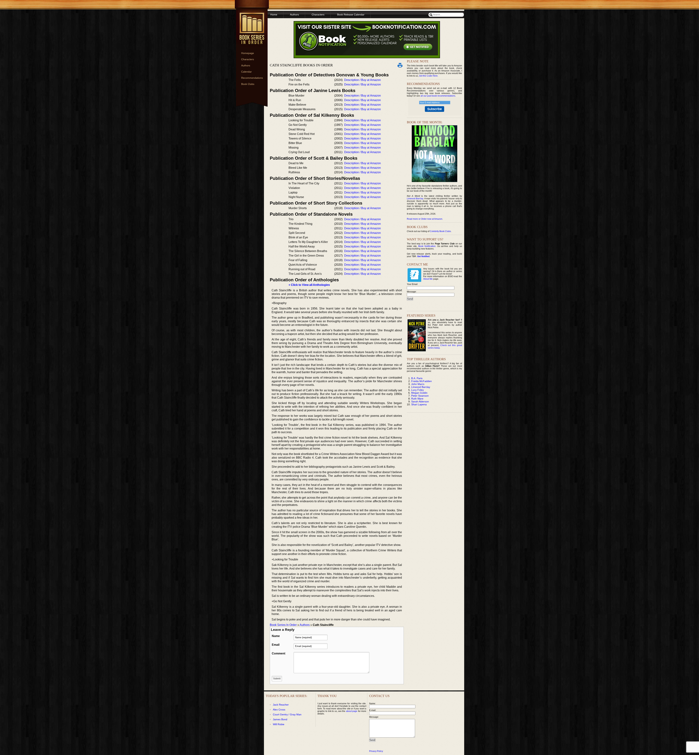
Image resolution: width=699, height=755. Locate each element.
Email (275, 644)
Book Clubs (247, 84)
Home (273, 14)
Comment (278, 653)
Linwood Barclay (415, 198)
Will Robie (278, 724)
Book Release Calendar (350, 14)
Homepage (247, 53)
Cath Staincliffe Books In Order (301, 65)
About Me (428, 279)
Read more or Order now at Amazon (424, 219)
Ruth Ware (417, 398)
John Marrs (417, 384)
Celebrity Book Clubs (440, 231)
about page (351, 711)
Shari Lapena (419, 404)
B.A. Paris (416, 378)
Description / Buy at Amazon (362, 79)
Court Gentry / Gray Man (287, 714)
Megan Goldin (419, 392)
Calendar (246, 71)
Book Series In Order (283, 624)
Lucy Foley (417, 389)
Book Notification (427, 246)
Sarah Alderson (420, 401)
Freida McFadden (421, 381)
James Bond (280, 719)
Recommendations (252, 77)
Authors (245, 65)
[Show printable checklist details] (400, 65)
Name (276, 636)
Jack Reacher (281, 704)
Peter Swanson (420, 395)
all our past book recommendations (437, 96)
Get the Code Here (428, 76)
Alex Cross (279, 709)
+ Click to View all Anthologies (309, 284)
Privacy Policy (376, 751)
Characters (247, 59)
